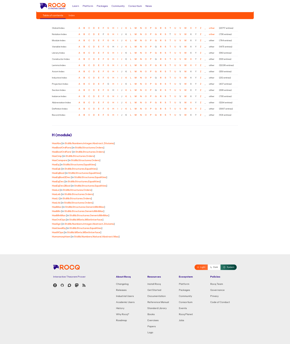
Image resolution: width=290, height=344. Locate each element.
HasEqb (56, 169)
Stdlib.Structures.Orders (89, 147)
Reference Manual (158, 302)
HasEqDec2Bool (61, 186)
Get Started (154, 290)
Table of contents (53, 15)
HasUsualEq (59, 228)
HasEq (55, 164)
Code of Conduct (220, 302)
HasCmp (57, 156)
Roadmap (121, 320)
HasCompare (59, 160)
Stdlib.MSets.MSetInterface (85, 219)
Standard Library (157, 308)
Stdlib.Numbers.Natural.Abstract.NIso (96, 236)
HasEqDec (58, 181)
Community (118, 6)
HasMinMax (59, 215)
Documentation (156, 296)
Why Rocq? (122, 314)
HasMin (56, 211)
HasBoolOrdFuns (61, 147)
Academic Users (125, 302)
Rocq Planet (186, 314)
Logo (150, 332)
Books (151, 314)
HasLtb (56, 203)
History (120, 308)
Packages (102, 6)
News (148, 6)
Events (183, 308)
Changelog (122, 284)
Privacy (214, 296)
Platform (88, 6)
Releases (121, 290)
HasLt (55, 198)
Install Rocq (154, 284)
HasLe (55, 190)
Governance (217, 290)
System (230, 267)
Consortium (135, 6)
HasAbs (56, 143)
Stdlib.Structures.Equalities (79, 164)
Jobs (181, 320)
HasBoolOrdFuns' (62, 152)
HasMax (56, 207)
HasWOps (57, 232)
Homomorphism (61, 236)
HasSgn (56, 224)
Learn (75, 6)
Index (72, 15)
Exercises (153, 320)
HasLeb (56, 194)
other (212, 28)
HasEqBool (58, 173)
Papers (151, 326)
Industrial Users (125, 296)
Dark (215, 267)
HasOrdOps (58, 219)
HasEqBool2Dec (61, 177)
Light (202, 267)
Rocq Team (216, 284)
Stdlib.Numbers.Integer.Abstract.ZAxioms (89, 143)
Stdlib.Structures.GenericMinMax (84, 207)
